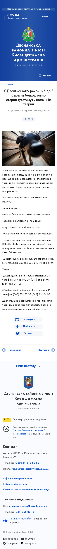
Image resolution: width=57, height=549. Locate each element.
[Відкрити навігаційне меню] (50, 16)
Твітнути (28, 333)
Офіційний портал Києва (17, 478)
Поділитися (29, 326)
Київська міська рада (15, 484)
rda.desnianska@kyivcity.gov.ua (30, 469)
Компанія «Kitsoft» (20, 518)
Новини (10, 84)
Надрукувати (29, 319)
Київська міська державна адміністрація (26, 489)
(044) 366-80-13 (24, 512)
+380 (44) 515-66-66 (27, 463)
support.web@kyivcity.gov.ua (29, 506)
